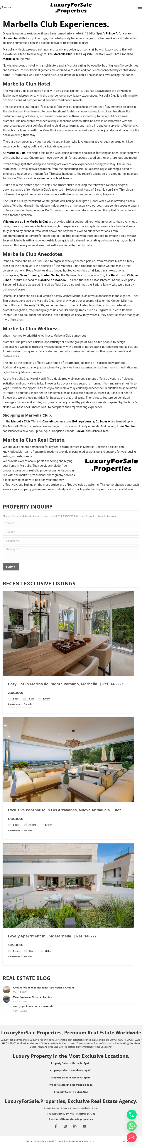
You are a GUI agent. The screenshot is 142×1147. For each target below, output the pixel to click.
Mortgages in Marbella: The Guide (33, 1006)
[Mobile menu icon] (139, 7)
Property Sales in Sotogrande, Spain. (71, 1084)
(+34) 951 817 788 (85, 1113)
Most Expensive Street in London (32, 997)
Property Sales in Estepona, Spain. (71, 1077)
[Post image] (6, 989)
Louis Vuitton (126, 426)
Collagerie (103, 421)
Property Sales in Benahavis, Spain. (71, 1070)
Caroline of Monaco (52, 280)
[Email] (132, 1137)
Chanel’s (48, 421)
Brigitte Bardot (110, 275)
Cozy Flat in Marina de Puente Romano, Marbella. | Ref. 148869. (66, 683)
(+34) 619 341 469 (64, 1113)
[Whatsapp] (132, 1126)
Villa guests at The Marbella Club (25, 221)
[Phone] (132, 1115)
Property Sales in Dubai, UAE (71, 1092)
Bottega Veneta (83, 421)
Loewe (80, 431)
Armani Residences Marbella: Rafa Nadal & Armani (43, 987)
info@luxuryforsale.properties (74, 1119)
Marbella (9, 59)
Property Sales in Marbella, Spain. (71, 1063)
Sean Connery (29, 275)
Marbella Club (62, 54)
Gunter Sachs (50, 275)
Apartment (14, 704)
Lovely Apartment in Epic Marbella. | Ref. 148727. (53, 936)
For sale (28, 704)
